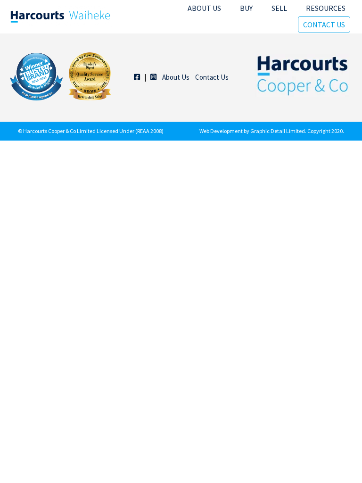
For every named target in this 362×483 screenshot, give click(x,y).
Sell (279, 8)
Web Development (221, 130)
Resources (326, 8)
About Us (204, 8)
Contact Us (324, 24)
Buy (246, 8)
